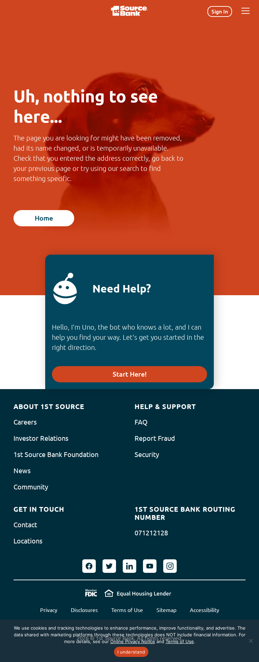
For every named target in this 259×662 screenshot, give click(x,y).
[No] (250, 640)
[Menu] (245, 11)
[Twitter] (109, 566)
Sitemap (166, 610)
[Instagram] (170, 566)
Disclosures (84, 610)
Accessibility (204, 610)
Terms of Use (127, 610)
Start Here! (130, 374)
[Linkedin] (129, 566)
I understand (131, 652)
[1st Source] (129, 10)
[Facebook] (89, 566)
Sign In (219, 11)
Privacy (48, 610)
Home (44, 218)
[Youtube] (149, 566)
